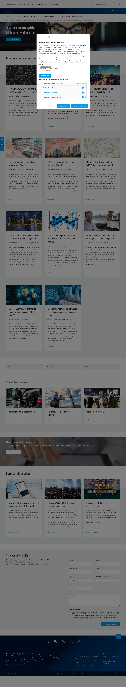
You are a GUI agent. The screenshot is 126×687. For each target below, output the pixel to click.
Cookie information (45, 66)
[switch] (84, 88)
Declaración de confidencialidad (49, 68)
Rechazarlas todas (63, 106)
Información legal (45, 70)
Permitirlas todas (45, 75)
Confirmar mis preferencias (79, 106)
